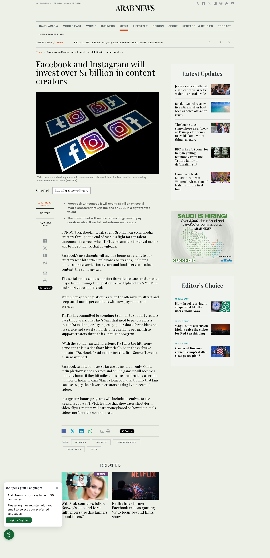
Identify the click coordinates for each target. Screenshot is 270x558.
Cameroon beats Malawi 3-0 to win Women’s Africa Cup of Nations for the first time (86, 42)
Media (124, 26)
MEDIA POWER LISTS (51, 34)
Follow (46, 287)
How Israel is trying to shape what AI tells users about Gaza (191, 307)
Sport (173, 26)
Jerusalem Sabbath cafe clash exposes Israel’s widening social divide (191, 90)
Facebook (101, 442)
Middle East (72, 26)
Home (39, 52)
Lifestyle (140, 26)
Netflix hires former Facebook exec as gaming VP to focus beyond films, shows (133, 510)
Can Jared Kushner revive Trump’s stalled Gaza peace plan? (191, 352)
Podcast (224, 26)
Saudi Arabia (48, 26)
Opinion (158, 26)
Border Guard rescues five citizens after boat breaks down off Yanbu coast (191, 109)
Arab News (45, 3)
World (91, 26)
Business (108, 26)
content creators (126, 442)
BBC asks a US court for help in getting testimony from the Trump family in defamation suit (191, 156)
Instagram (80, 442)
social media (74, 449)
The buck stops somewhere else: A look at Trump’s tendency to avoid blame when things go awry (191, 131)
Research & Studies (197, 26)
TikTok (94, 449)
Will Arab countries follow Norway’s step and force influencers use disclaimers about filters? (84, 510)
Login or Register (19, 520)
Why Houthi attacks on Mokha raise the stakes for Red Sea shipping (191, 329)
